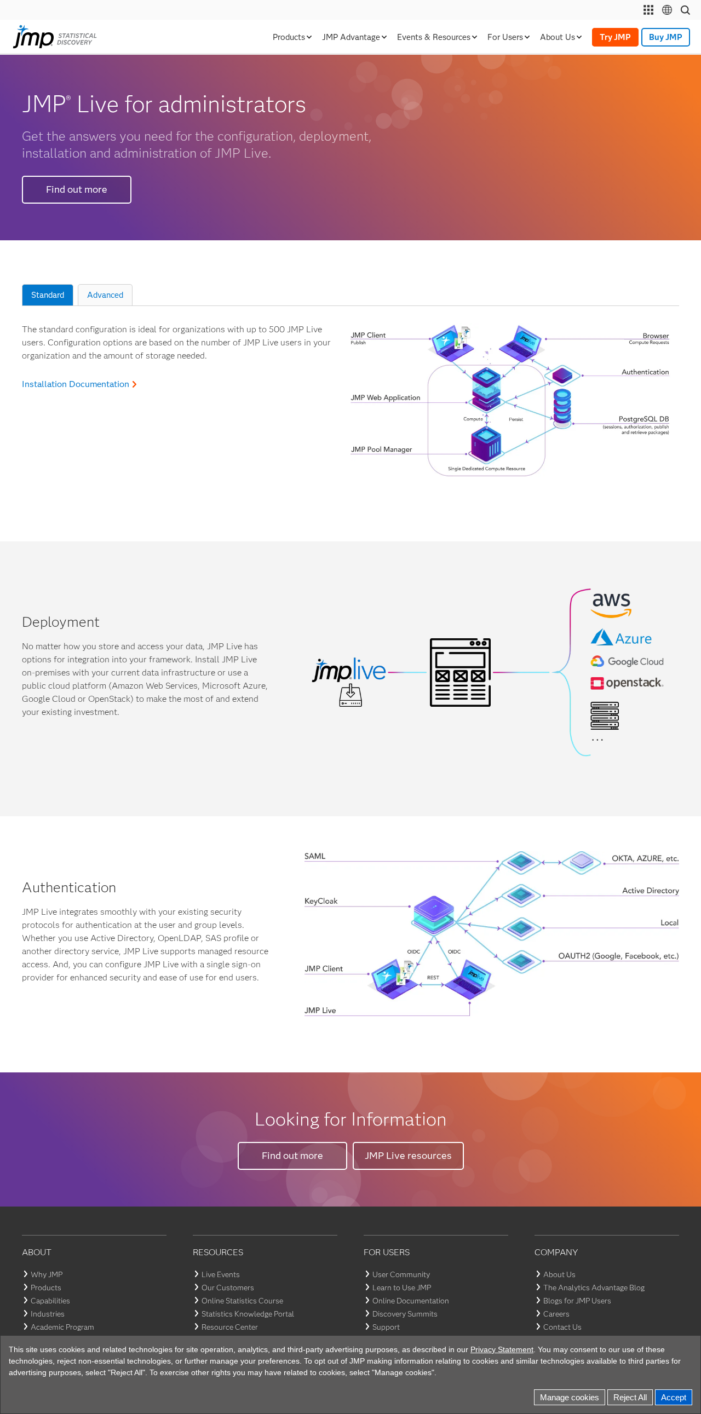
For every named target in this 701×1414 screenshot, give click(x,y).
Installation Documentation (75, 384)
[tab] (47, 295)
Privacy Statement (482, 1348)
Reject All (632, 1397)
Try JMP (615, 37)
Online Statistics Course (242, 1301)
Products (46, 1287)
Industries (48, 1314)
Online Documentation (410, 1301)
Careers (556, 1314)
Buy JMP (665, 37)
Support (386, 1327)
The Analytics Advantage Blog (594, 1287)
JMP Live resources (408, 1156)
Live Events (221, 1274)
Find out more (76, 189)
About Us (559, 1274)
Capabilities (50, 1301)
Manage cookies (575, 1397)
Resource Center (230, 1327)
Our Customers (228, 1287)
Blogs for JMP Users (577, 1301)
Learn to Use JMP (401, 1287)
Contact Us (562, 1327)
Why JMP (46, 1274)
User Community (401, 1274)
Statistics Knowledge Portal (248, 1314)
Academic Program (62, 1327)
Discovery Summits (405, 1314)
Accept (674, 1397)
